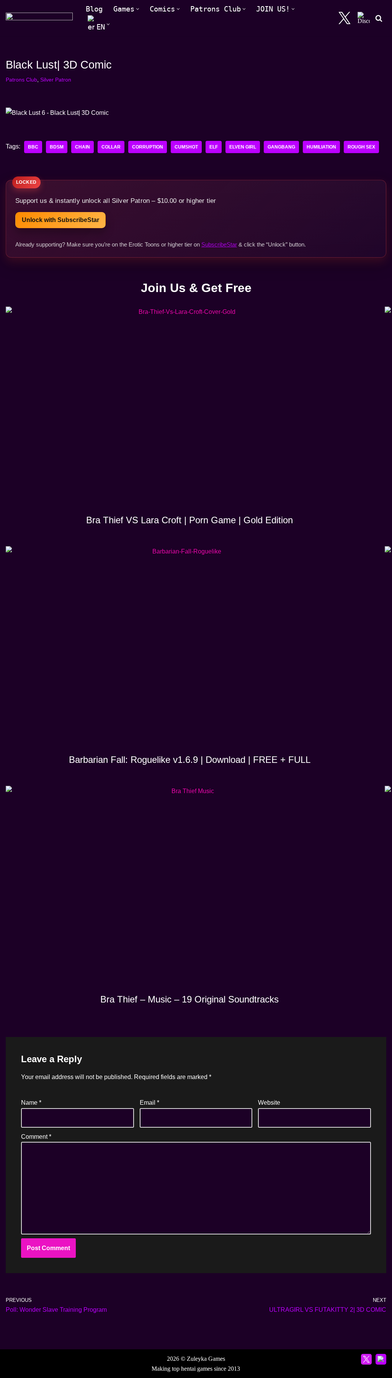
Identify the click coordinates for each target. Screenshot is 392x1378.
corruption (147, 147)
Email (149, 1102)
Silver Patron (55, 80)
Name (31, 1102)
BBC (33, 147)
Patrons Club (21, 80)
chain (82, 147)
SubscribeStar (219, 244)
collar (111, 147)
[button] (137, 9)
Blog (94, 9)
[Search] (378, 18)
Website (269, 1102)
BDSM (57, 147)
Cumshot (186, 147)
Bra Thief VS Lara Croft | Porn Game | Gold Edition (189, 520)
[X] (344, 18)
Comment (36, 1136)
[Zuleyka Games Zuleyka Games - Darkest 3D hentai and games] (39, 18)
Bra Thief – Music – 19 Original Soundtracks (189, 999)
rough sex (361, 147)
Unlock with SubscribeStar (60, 220)
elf (213, 147)
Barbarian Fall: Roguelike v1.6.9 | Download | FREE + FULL (189, 759)
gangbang (281, 147)
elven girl (242, 147)
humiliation (321, 147)
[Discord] (363, 18)
